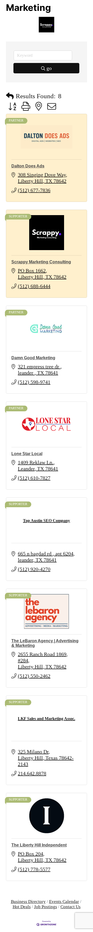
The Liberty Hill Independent (39, 845)
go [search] (49, 68)
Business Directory (28, 901)
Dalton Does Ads (27, 166)
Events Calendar (64, 901)
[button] (10, 96)
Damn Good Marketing (33, 358)
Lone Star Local (26, 453)
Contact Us (70, 906)
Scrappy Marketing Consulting (41, 262)
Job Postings (45, 906)
